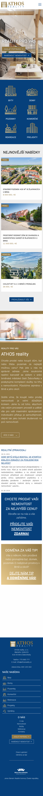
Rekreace (11, 699)
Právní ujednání (21, 752)
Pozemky (11, 688)
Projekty (11, 705)
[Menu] (40, 4)
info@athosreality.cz (24, 662)
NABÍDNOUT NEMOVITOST (20, 742)
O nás (21, 721)
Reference (21, 729)
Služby (21, 726)
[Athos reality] (12, 4)
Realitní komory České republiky (26, 778)
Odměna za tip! (21, 755)
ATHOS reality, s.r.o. (21, 650)
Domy (9, 683)
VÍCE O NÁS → (10, 435)
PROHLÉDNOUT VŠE (20, 299)
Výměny (10, 711)
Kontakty (21, 732)
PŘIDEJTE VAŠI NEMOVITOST (21, 528)
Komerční (11, 694)
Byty (9, 677)
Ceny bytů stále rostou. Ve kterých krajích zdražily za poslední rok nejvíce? (21, 459)
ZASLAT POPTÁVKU (21, 737)
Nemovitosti (21, 724)
